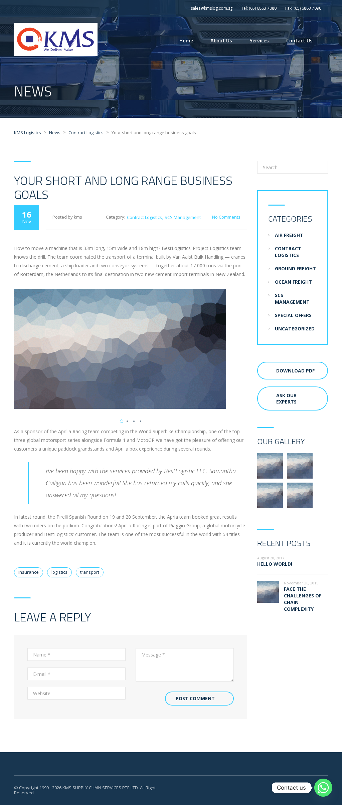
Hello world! (274, 564)
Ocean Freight (293, 282)
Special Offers (293, 315)
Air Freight (289, 235)
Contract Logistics (144, 217)
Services (259, 40)
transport (89, 572)
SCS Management (183, 217)
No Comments (226, 217)
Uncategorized (295, 328)
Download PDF (295, 370)
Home (186, 40)
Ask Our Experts (286, 398)
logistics (59, 572)
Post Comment (195, 698)
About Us (221, 40)
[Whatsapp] (323, 788)
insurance (28, 572)
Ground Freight (295, 268)
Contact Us (299, 40)
